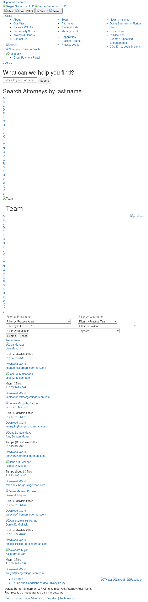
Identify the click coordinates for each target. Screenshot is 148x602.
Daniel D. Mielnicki (17, 524)
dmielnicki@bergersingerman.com (26, 544)
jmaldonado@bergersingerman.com (28, 397)
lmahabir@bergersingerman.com (26, 367)
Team (65, 19)
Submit (44, 80)
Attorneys (67, 23)
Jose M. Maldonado (18, 378)
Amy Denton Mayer (17, 436)
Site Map (17, 579)
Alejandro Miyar (15, 554)
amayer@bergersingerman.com (25, 456)
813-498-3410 (17, 446)
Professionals (70, 27)
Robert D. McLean (17, 466)
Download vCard (16, 364)
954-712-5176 (17, 417)
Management (70, 31)
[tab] (75, 340)
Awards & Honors (24, 35)
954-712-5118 (17, 358)
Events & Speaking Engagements (121, 40)
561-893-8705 (17, 534)
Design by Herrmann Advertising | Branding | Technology (39, 598)
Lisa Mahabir (14, 348)
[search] (75, 142)
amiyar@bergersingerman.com (25, 573)
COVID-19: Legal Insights (125, 46)
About (17, 19)
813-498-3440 (17, 475)
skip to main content (15, 2)
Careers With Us (23, 27)
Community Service (25, 31)
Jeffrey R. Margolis (17, 407)
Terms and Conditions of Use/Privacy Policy (38, 583)
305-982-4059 (17, 563)
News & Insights (119, 19)
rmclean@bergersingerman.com (25, 485)
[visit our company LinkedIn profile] (119, 579)
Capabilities (69, 37)
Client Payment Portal (26, 57)
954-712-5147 (17, 505)
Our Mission (20, 23)
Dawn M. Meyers (16, 495)
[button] (14, 340)
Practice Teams (71, 41)
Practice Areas (70, 44)
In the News (117, 31)
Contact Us (20, 39)
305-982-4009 (17, 387)
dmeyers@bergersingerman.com (26, 514)
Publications (117, 35)
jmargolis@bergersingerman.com (26, 426)
